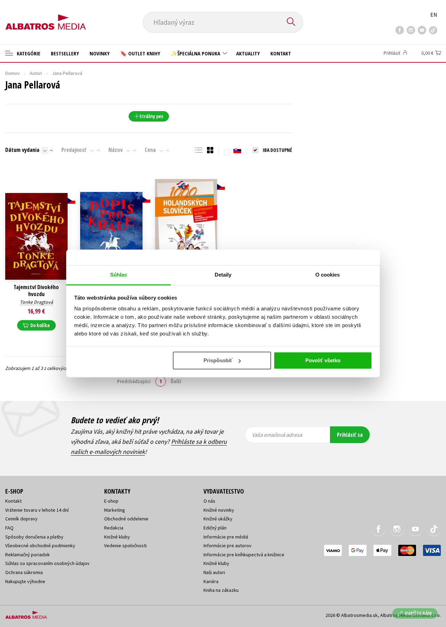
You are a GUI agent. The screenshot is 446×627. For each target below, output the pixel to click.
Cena (150, 150)
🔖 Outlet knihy (140, 53)
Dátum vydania (22, 150)
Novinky (100, 53)
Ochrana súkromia (24, 572)
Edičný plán (214, 528)
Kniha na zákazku (221, 590)
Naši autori (214, 572)
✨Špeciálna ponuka (196, 53)
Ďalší (176, 381)
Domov (12, 73)
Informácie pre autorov (227, 545)
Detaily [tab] (223, 275)
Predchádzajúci (134, 381)
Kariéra (210, 581)
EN (433, 14)
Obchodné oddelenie (126, 519)
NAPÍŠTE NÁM (418, 613)
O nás (209, 501)
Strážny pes (151, 116)
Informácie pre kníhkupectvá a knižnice (243, 554)
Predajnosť (73, 150)
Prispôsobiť (217, 360)
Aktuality (248, 53)
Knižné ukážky (217, 519)
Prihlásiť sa (350, 435)
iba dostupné (277, 150)
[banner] (45, 16)
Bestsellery (65, 53)
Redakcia (113, 528)
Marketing (114, 510)
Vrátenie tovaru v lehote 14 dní (37, 510)
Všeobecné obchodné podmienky (40, 545)
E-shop (111, 501)
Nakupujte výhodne (25, 581)
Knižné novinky (218, 510)
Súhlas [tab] (118, 275)
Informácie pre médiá (225, 537)
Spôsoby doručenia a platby (34, 537)
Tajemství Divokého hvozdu (36, 290)
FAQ (9, 528)
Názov (115, 150)
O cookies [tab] (327, 275)
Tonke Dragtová (36, 302)
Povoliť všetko (322, 360)
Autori (36, 73)
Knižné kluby (117, 537)
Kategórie (27, 53)
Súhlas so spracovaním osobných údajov (47, 563)
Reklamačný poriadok (27, 554)
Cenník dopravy (21, 519)
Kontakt (280, 53)
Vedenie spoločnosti (125, 545)
